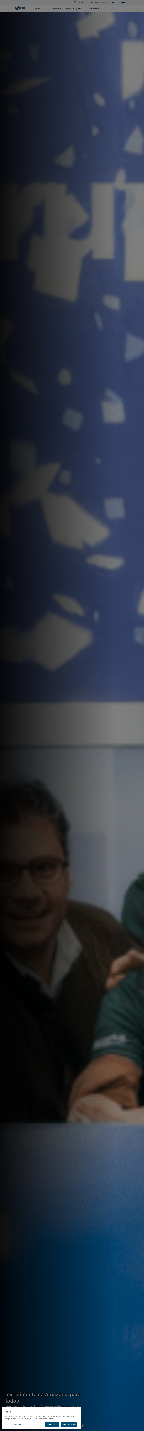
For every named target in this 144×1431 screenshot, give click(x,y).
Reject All (51, 1424)
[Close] (76, 1409)
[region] (41, 1418)
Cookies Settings (15, 1424)
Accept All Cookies (69, 1424)
